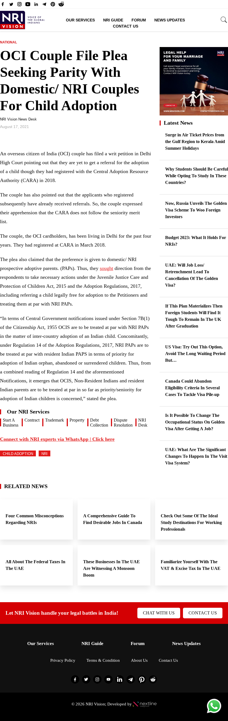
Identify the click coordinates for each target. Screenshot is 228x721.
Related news (26, 486)
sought (106, 268)
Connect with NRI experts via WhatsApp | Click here (57, 439)
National (8, 42)
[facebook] (3, 5)
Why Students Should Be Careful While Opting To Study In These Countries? (196, 176)
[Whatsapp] (214, 712)
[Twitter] (11, 5)
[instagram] (19, 5)
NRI (44, 454)
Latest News (178, 123)
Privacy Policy (62, 660)
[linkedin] (36, 5)
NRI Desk (142, 422)
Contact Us (125, 26)
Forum (139, 20)
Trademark (54, 420)
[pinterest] (53, 5)
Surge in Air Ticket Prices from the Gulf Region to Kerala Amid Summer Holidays (195, 141)
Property (77, 420)
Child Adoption (18, 454)
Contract (31, 420)
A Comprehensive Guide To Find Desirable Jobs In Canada (112, 519)
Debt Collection (99, 422)
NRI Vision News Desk (18, 119)
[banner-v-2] (194, 112)
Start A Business (10, 422)
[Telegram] (44, 5)
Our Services (80, 20)
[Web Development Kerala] (145, 704)
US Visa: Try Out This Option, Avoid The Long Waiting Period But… (195, 353)
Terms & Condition (103, 660)
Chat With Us (159, 613)
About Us (139, 660)
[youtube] (28, 5)
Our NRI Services (28, 412)
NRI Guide (113, 20)
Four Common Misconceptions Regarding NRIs (35, 519)
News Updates (169, 20)
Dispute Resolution (123, 422)
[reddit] (61, 5)
